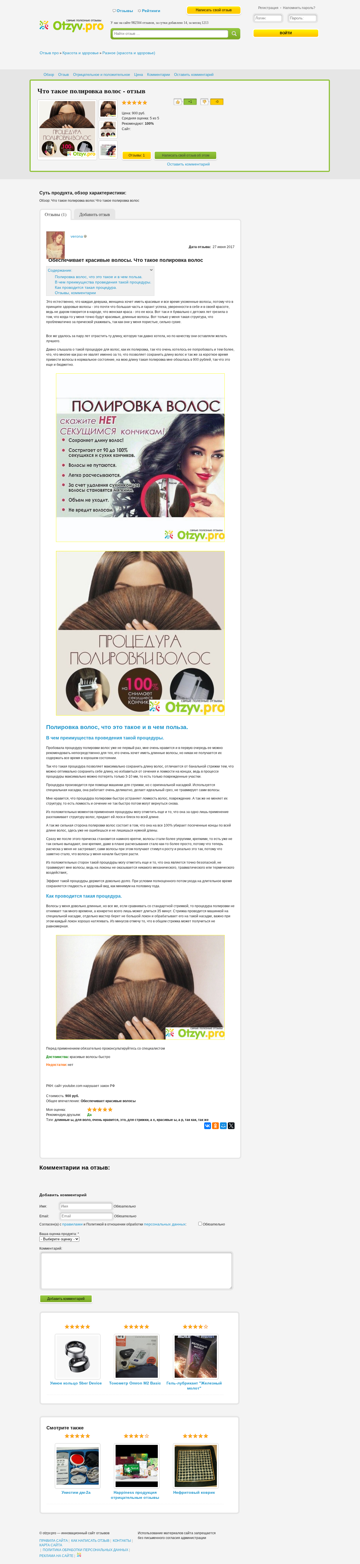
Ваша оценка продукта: (59, 1234)
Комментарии (158, 74)
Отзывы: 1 (137, 155)
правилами (72, 1224)
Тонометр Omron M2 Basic (135, 1383)
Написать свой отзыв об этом (185, 155)
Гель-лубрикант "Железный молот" (194, 1385)
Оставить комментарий (193, 74)
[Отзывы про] (71, 31)
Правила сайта (53, 1541)
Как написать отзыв (90, 1541)
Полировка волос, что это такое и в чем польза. (99, 276)
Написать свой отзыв (214, 10)
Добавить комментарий (66, 1299)
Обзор (49, 74)
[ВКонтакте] (207, 1125)
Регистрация (268, 8)
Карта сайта (50, 1545)
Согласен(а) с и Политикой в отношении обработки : (112, 1224)
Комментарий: (50, 1248)
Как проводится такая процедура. (86, 287)
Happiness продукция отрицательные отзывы (135, 1495)
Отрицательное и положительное (101, 74)
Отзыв (63, 74)
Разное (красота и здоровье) (128, 53)
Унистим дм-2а (76, 1492)
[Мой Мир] (223, 1125)
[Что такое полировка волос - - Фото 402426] (108, 115)
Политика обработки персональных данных (85, 1550)
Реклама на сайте (56, 1556)
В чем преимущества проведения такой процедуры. (103, 282)
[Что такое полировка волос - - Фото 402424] (108, 156)
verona (77, 236)
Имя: (43, 1206)
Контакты (122, 1541)
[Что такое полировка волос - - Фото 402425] (108, 135)
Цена (138, 74)
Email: (44, 1216)
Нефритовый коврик (194, 1492)
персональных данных (165, 1224)
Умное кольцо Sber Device (76, 1383)
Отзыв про (49, 53)
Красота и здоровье (80, 53)
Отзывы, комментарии (75, 292)
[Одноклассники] (215, 1125)
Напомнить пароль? (299, 8)
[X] (231, 1125)
